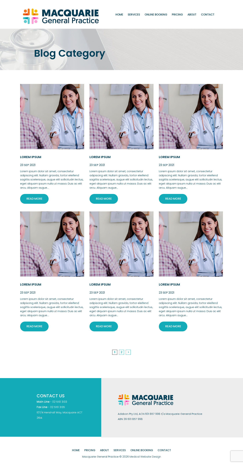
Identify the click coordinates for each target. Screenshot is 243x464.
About (191, 14)
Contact (207, 14)
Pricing (177, 14)
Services (134, 14)
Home (119, 14)
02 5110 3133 (59, 402)
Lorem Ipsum (30, 157)
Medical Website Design (145, 456)
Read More (34, 199)
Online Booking (156, 14)
